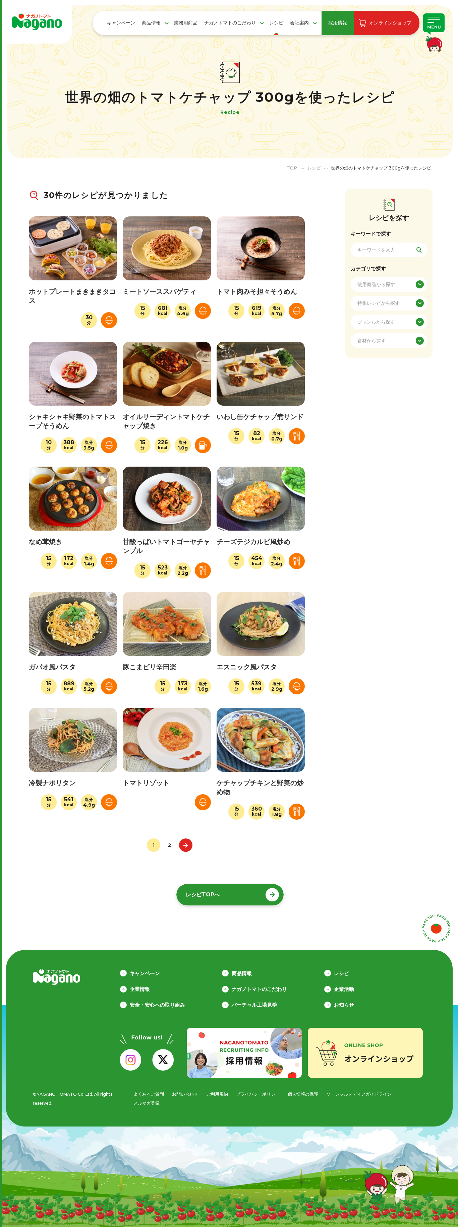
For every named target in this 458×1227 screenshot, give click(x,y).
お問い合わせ (185, 1094)
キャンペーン (121, 23)
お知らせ (344, 1005)
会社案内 (299, 23)
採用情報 (337, 23)
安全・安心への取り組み (157, 1005)
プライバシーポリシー (258, 1094)
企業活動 (344, 989)
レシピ (276, 23)
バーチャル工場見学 (254, 1005)
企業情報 (140, 989)
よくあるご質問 (148, 1094)
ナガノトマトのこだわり (230, 23)
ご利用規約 (217, 1094)
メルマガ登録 (146, 1103)
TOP (292, 168)
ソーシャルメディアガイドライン (359, 1094)
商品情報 (151, 23)
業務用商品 (185, 23)
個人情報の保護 (303, 1094)
